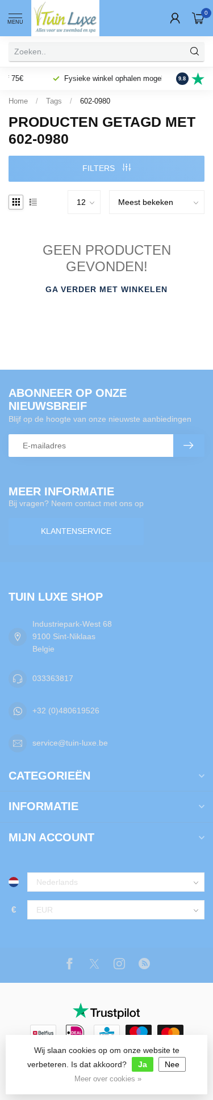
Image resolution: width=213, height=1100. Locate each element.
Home (18, 101)
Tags (54, 101)
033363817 (52, 678)
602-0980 (95, 101)
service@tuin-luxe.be (70, 742)
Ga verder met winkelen (106, 289)
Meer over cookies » (107, 1079)
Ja (142, 1064)
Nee (172, 1064)
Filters (99, 168)
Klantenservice (76, 531)
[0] (198, 18)
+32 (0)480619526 (65, 710)
